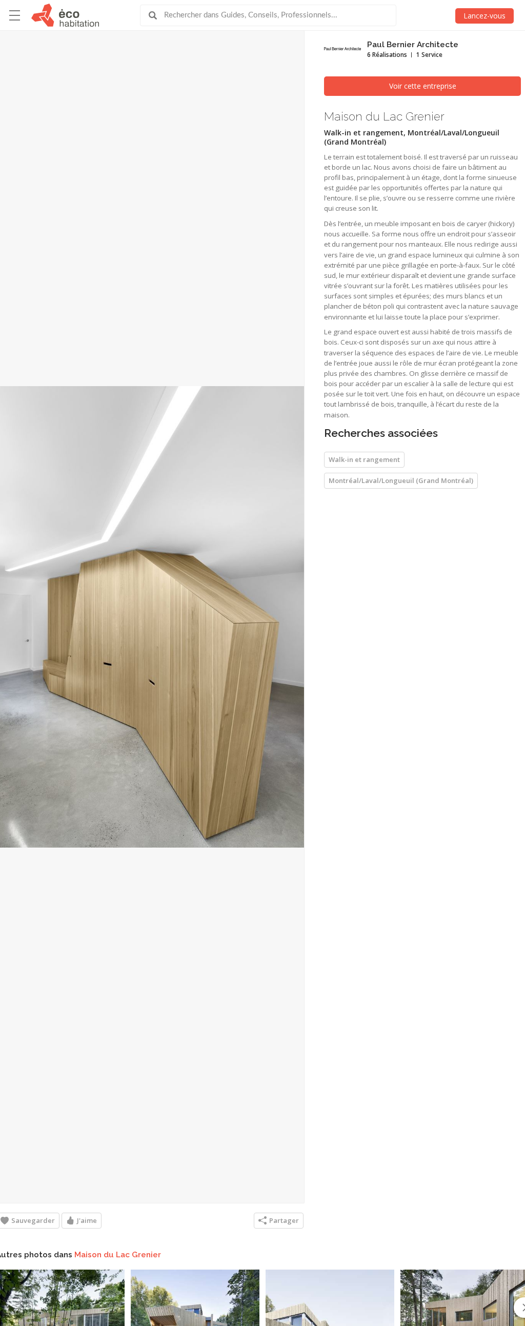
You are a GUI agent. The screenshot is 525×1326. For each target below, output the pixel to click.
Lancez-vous (484, 16)
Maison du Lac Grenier (117, 1254)
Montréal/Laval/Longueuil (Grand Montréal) (401, 480)
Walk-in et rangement (364, 459)
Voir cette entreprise (422, 86)
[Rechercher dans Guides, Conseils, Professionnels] (156, 15)
